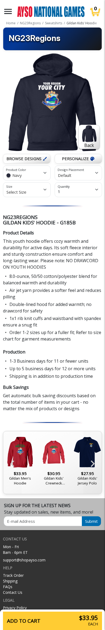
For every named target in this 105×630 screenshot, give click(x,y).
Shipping (10, 581)
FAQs (7, 586)
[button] (8, 11)
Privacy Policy (15, 607)
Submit (91, 521)
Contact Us (12, 592)
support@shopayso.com (24, 559)
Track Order (13, 575)
